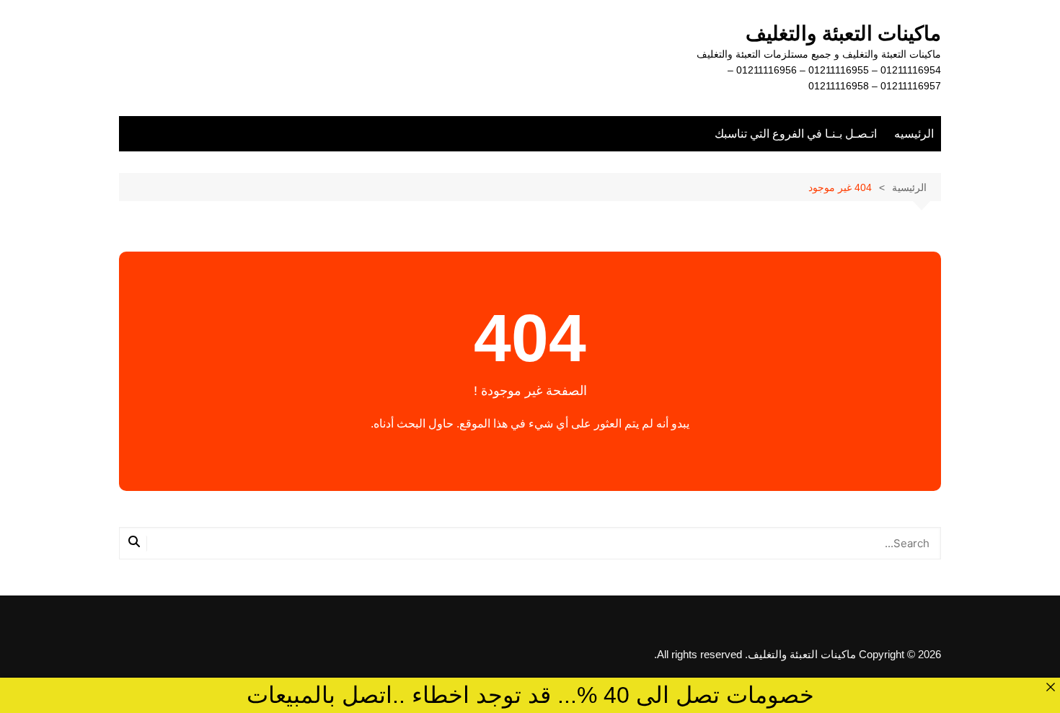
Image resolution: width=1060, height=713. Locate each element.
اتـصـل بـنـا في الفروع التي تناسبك (796, 134)
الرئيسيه (914, 134)
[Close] (1050, 687)
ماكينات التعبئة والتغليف (843, 33)
